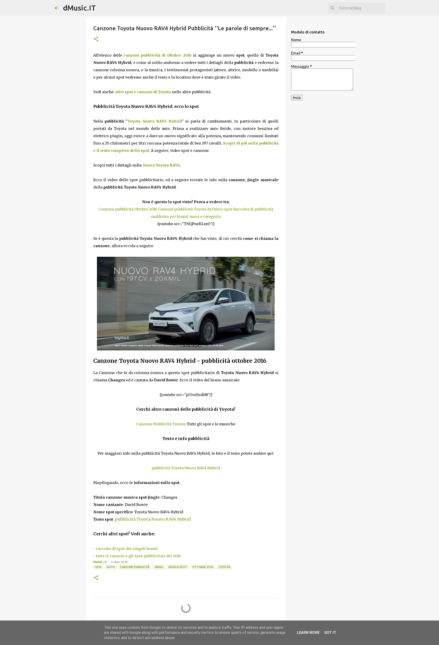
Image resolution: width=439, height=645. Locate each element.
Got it (330, 632)
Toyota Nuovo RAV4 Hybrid (154, 121)
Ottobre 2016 (202, 567)
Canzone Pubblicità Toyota (160, 424)
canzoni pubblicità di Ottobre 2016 (157, 55)
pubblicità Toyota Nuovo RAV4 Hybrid (186, 468)
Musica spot (178, 567)
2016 (98, 567)
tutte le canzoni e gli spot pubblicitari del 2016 (138, 556)
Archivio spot (219, 209)
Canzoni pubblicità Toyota (182, 209)
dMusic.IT (79, 8)
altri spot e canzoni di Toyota (143, 92)
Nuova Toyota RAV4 (161, 165)
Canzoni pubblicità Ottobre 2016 (128, 209)
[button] (96, 39)
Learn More (308, 632)
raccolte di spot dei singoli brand (126, 548)
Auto (111, 567)
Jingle (159, 567)
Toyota (224, 567)
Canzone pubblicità (134, 567)
